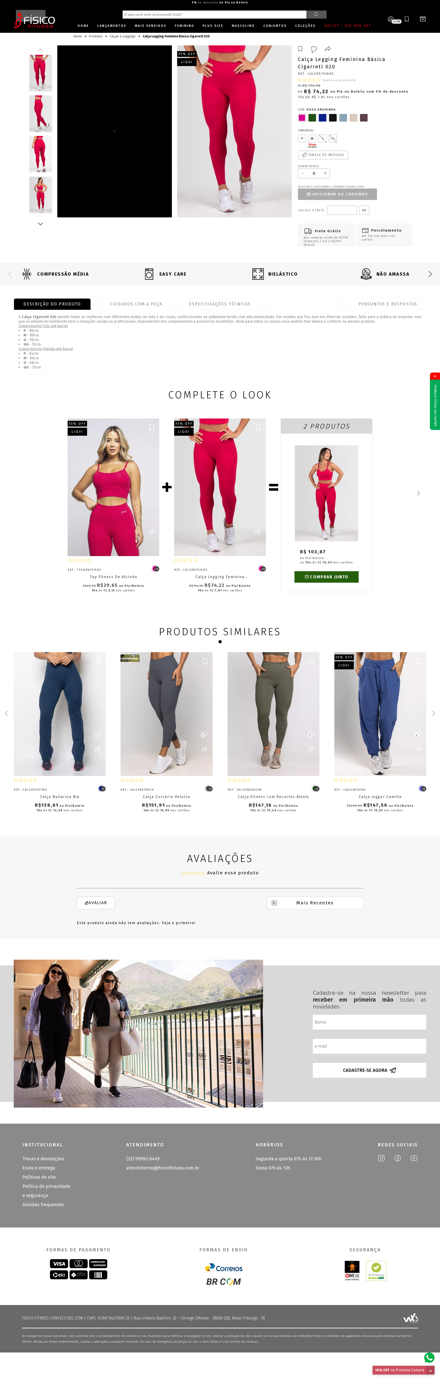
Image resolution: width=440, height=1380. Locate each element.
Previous (40, 50)
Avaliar (97, 902)
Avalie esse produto (339, 80)
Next (40, 223)
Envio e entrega (38, 1168)
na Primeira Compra (399, 1370)
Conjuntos (275, 26)
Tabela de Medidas (304, 304)
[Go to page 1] (220, 641)
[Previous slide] (9, 274)
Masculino (243, 26)
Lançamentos (111, 26)
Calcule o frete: (311, 210)
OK (364, 210)
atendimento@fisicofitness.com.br (162, 1168)
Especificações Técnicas (220, 304)
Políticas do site (39, 1177)
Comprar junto (329, 576)
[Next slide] (430, 274)
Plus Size (213, 26)
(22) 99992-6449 (143, 1158)
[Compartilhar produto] (327, 49)
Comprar (117, 547)
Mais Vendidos (150, 26)
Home (83, 26)
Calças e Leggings (123, 36)
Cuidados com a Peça (136, 304)
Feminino (184, 26)
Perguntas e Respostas (387, 304)
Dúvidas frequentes (43, 1204)
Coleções (305, 26)
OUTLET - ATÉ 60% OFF (347, 26)
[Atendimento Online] (429, 1357)
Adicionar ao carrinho (340, 194)
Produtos (95, 36)
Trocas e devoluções (43, 1158)
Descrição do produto (52, 304)
